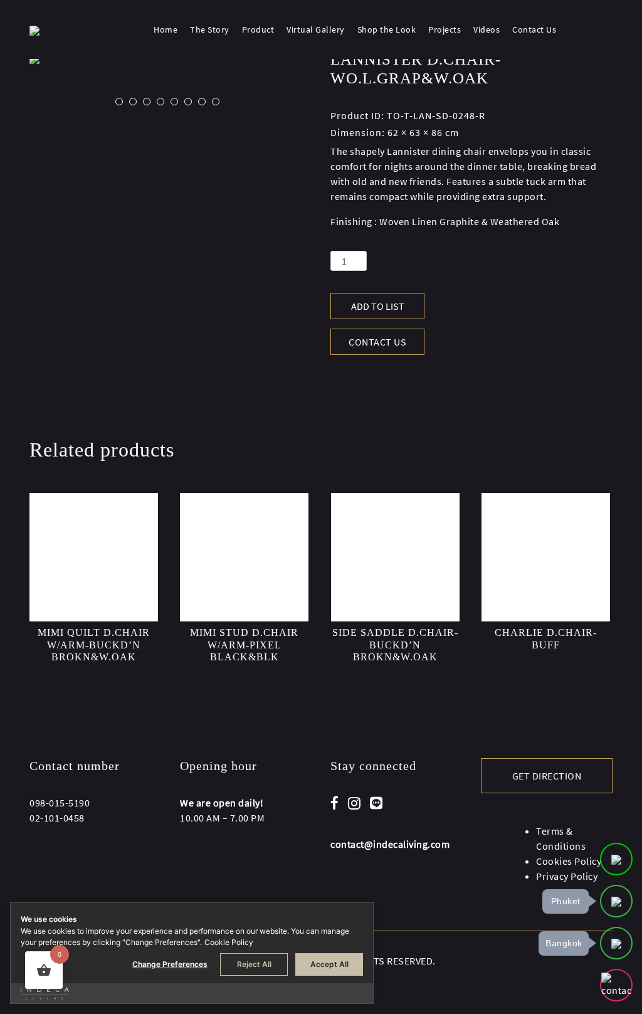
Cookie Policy (228, 942)
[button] (119, 101)
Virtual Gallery (316, 29)
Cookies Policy (568, 861)
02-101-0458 (57, 817)
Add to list (377, 306)
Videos (486, 29)
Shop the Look (386, 29)
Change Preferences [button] (170, 964)
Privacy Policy (566, 876)
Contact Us (534, 29)
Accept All (329, 964)
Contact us (377, 341)
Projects (444, 29)
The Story (209, 29)
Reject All (254, 964)
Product (258, 29)
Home (165, 29)
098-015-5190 (59, 802)
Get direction (547, 775)
